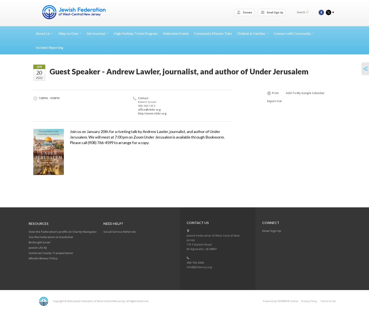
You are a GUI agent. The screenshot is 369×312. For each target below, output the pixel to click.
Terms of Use (328, 301)
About (43, 33)
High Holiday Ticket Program (136, 33)
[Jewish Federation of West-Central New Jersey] (74, 13)
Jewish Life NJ (38, 248)
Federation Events (176, 33)
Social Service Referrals (119, 232)
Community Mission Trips (213, 33)
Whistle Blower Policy (43, 258)
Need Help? (113, 223)
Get (95, 33)
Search (301, 12)
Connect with (292, 33)
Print (275, 93)
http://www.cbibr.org (152, 113)
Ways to (68, 33)
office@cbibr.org (149, 109)
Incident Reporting (49, 47)
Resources (38, 223)
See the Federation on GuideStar (51, 237)
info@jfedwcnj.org (199, 267)
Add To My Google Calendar (305, 93)
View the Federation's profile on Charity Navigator (63, 232)
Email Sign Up (274, 12)
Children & (251, 33)
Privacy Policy (309, 301)
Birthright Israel (39, 242)
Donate (247, 12)
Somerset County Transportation (51, 253)
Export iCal (274, 101)
